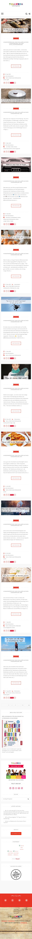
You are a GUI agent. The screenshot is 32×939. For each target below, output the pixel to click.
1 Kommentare (17, 284)
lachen (4, 79)
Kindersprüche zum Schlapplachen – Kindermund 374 (16, 456)
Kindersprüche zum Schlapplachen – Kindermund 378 (16, 321)
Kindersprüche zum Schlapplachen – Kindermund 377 (16, 389)
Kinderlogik (11, 286)
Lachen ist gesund (16, 148)
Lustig (18, 288)
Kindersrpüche (6, 694)
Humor (16, 38)
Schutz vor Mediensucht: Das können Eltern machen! (15, 822)
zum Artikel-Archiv (16, 833)
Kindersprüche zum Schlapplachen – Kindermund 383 (16, 254)
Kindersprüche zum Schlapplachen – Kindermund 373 (16, 525)
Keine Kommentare (9, 76)
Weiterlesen (16, 66)
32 (22, 705)
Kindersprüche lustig (7, 422)
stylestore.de (23, 922)
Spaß (8, 79)
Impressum (4, 921)
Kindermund (11, 78)
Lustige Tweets (6, 221)
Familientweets (14, 217)
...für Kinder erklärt (9, 146)
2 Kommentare (17, 691)
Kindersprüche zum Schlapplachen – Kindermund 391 (16, 182)
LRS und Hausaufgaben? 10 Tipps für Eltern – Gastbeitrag (15, 818)
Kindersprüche (18, 78)
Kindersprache (6, 288)
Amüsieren (8, 217)
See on (14, 858)
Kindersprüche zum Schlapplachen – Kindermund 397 (16, 113)
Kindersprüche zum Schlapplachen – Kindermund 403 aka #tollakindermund (16, 43)
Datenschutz (11, 921)
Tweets (11, 221)
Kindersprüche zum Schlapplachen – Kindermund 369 (16, 592)
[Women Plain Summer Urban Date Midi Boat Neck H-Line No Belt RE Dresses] (21, 847)
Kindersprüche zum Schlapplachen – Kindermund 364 (16, 661)
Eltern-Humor (8, 692)
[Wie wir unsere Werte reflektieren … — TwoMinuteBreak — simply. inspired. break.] (10, 853)
